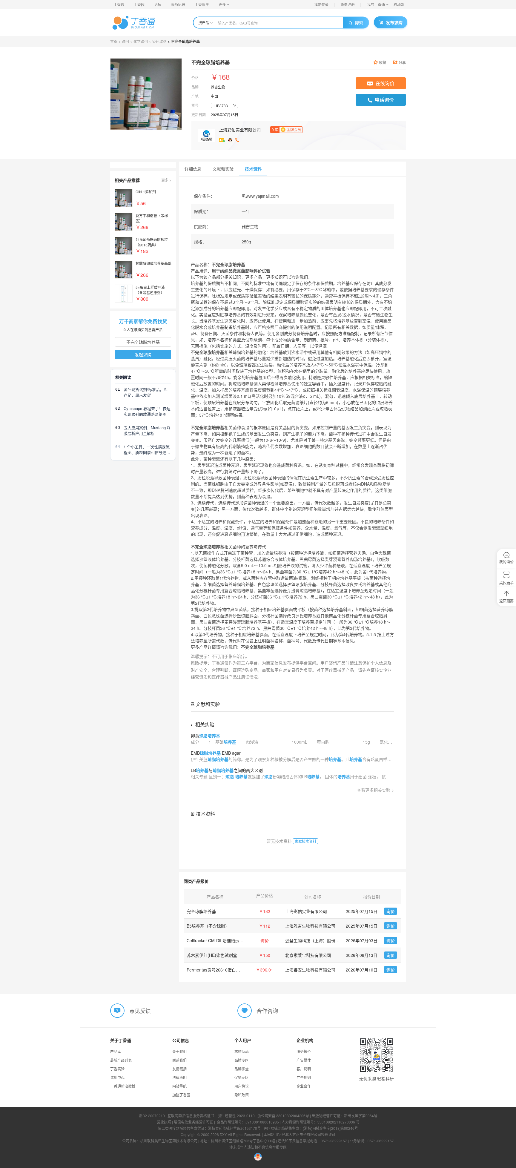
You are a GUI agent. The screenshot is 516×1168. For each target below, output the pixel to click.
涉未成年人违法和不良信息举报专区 (258, 1146)
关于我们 (179, 1051)
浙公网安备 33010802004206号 (283, 1115)
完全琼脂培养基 (201, 911)
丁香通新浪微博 (122, 1086)
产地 (195, 96)
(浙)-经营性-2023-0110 (236, 1115)
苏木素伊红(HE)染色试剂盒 (212, 955)
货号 (195, 105)
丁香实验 (117, 1068)
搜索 (359, 23)
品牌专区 (241, 1060)
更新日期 (198, 114)
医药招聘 (178, 4)
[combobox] (224, 105)
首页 (113, 41)
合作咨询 (267, 1010)
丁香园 (139, 4)
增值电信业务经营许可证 (193, 1121)
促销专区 (241, 1077)
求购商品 (241, 1051)
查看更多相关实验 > (375, 790)
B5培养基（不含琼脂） (208, 926)
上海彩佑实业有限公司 (240, 130)
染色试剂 (159, 41)
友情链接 (179, 1068)
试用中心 (117, 1077)
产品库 (115, 1051)
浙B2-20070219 (152, 1115)
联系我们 (179, 1060)
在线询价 (384, 83)
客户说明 (304, 1068)
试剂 (125, 41)
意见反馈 (140, 1010)
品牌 (195, 86)
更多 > (166, 179)
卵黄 (205, 736)
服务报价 (304, 1051)
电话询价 (384, 99)
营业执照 (164, 1121)
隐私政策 (241, 1094)
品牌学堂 (241, 1068)
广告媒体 (304, 1060)
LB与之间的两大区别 (227, 770)
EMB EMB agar (216, 753)
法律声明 (179, 1077)
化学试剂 (140, 41)
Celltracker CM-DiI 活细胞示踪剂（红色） (225, 940)
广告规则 (304, 1077)
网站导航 (179, 1086)
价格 (195, 77)
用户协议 (241, 1086)
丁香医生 (202, 4)
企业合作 (304, 1086)
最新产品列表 (121, 1060)
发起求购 (143, 354)
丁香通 (118, 4)
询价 (390, 911)
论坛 (157, 4)
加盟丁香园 (181, 1094)
